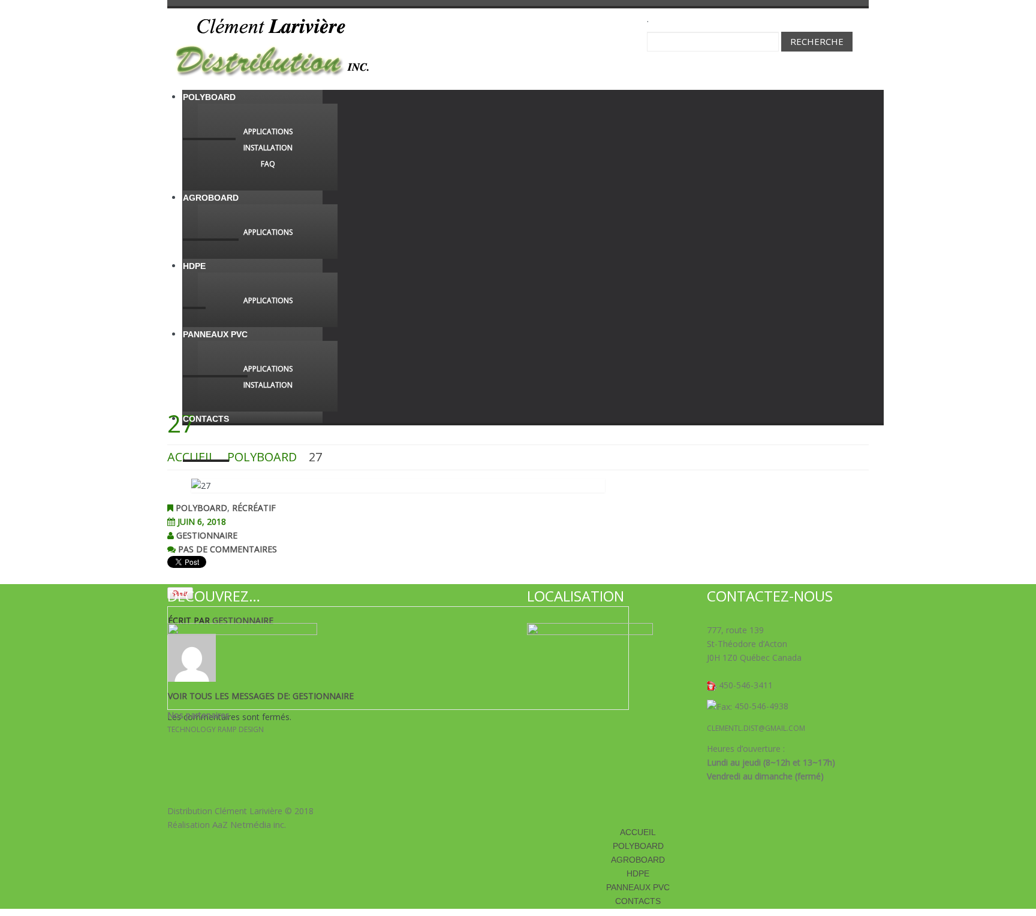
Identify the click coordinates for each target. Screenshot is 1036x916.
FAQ (268, 164)
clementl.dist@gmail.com (756, 728)
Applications (268, 131)
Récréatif (254, 507)
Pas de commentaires (227, 549)
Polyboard (209, 97)
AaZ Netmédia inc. (249, 824)
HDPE (194, 266)
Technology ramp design (215, 729)
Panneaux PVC (215, 334)
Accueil (638, 832)
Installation (268, 148)
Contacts (206, 419)
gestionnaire (206, 535)
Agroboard (211, 197)
